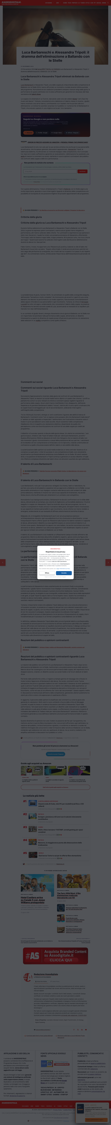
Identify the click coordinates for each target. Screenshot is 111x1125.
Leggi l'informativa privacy (63, 568)
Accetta (64, 573)
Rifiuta (47, 573)
